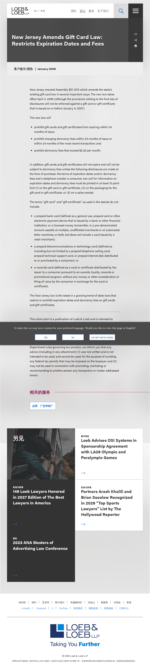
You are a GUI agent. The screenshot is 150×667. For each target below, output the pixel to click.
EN (35, 10)
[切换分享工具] (135, 40)
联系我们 (78, 608)
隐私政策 (93, 608)
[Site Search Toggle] (121, 11)
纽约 (34, 602)
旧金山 (91, 602)
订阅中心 (124, 608)
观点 (83, 11)
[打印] (135, 46)
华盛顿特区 (76, 602)
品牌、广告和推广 (42, 406)
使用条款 (108, 608)
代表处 (117, 602)
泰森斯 (104, 602)
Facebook (41, 608)
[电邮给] (135, 34)
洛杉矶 (22, 602)
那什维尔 (59, 602)
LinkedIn (26, 608)
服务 (91, 11)
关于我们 (103, 11)
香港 (129, 602)
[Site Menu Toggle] (135, 11)
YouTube (63, 608)
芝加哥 (45, 602)
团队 (74, 11)
